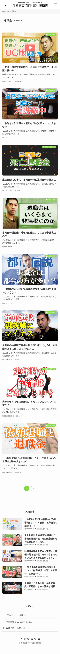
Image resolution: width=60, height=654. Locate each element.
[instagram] (28, 639)
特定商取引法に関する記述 (19, 622)
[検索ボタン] (4, 4)
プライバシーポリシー (17, 615)
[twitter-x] (24, 639)
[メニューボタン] (55, 4)
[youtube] (31, 639)
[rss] (35, 639)
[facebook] (21, 639)
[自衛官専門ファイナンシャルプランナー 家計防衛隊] (30, 4)
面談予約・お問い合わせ (18, 628)
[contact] (38, 639)
